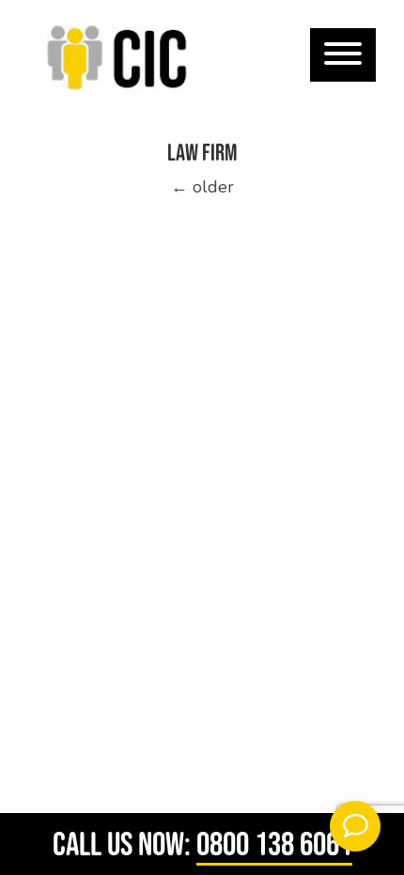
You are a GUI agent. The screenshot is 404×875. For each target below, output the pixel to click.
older (202, 187)
